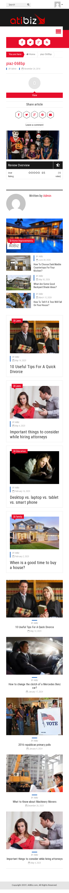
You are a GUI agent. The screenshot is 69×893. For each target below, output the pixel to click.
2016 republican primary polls (34, 744)
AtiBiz (14, 245)
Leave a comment (35, 124)
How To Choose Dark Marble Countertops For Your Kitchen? (47, 267)
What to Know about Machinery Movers (34, 801)
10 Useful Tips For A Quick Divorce (34, 627)
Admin (13, 69)
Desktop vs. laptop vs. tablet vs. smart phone (34, 500)
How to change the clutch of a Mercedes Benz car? (34, 686)
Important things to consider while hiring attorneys (34, 434)
